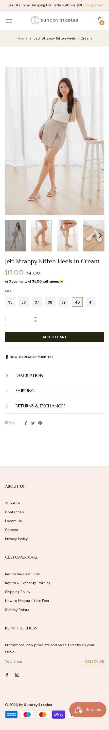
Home (22, 38)
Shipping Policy (17, 591)
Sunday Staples (38, 704)
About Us (13, 503)
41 (91, 302)
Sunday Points (17, 609)
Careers (11, 529)
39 (63, 302)
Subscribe (94, 661)
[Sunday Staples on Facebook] (7, 674)
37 (37, 302)
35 (10, 302)
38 (50, 302)
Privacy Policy (16, 539)
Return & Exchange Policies (27, 583)
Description (28, 375)
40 (77, 302)
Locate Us (13, 521)
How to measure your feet (31, 357)
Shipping (24, 390)
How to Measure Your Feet (27, 600)
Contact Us (14, 512)
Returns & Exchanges (39, 406)
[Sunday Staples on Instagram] (17, 674)
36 (24, 302)
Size (8, 291)
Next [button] (100, 235)
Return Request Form (22, 574)
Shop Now (94, 5)
